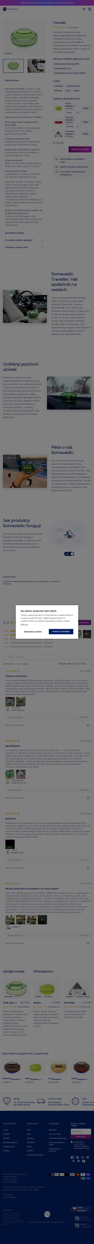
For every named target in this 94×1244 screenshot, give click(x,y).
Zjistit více (24, 624)
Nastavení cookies (33, 632)
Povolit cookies (61, 632)
